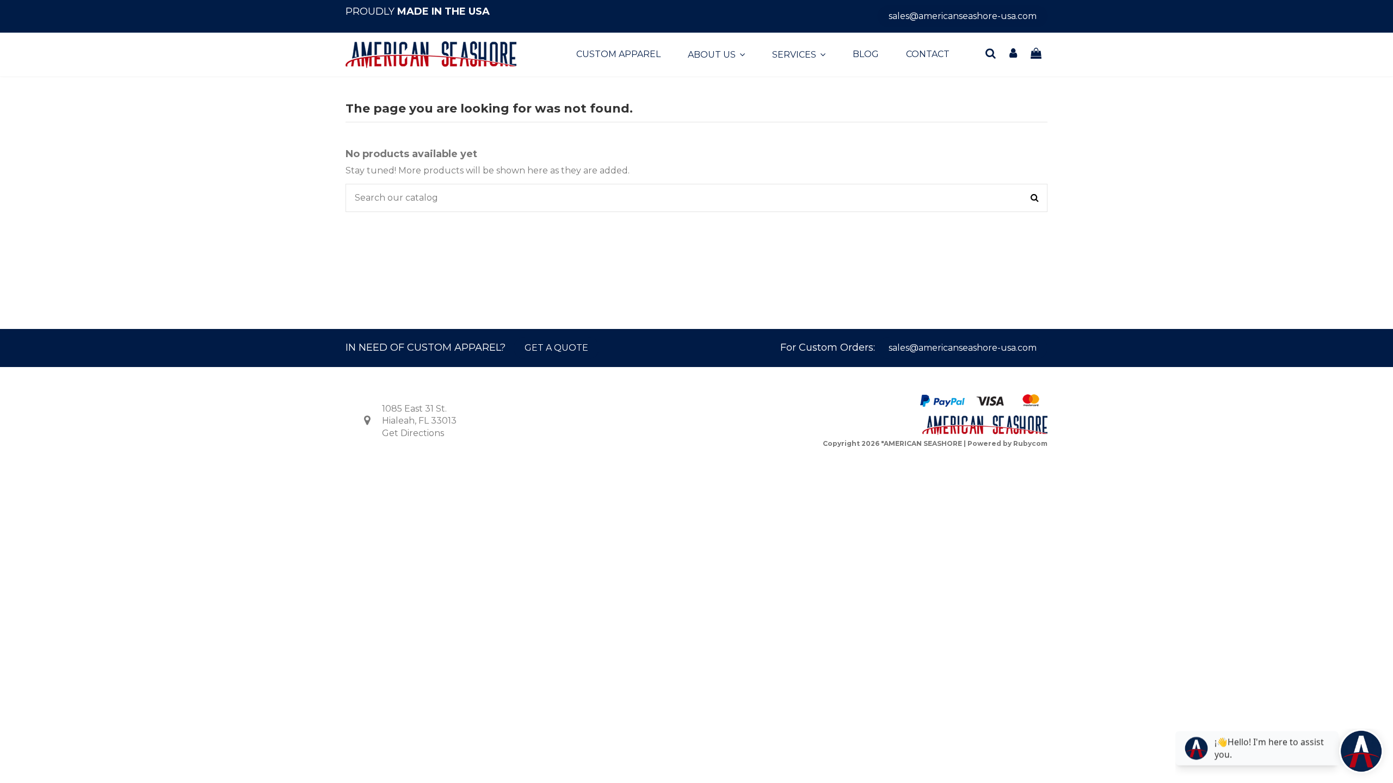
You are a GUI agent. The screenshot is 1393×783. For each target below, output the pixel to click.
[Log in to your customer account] (1014, 54)
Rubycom (1030, 443)
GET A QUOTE (556, 348)
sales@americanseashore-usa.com (963, 16)
